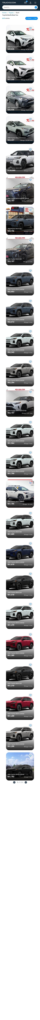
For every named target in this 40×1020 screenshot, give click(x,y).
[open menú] (35, 2)
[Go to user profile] (30, 2)
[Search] (36, 7)
